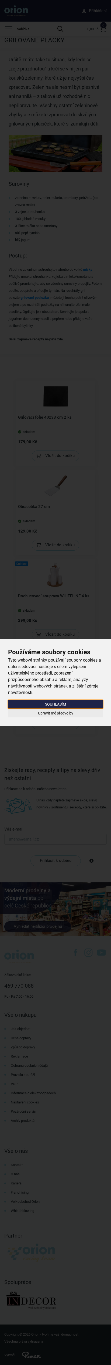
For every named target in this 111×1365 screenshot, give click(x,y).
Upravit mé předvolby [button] (55, 713)
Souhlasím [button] (55, 704)
